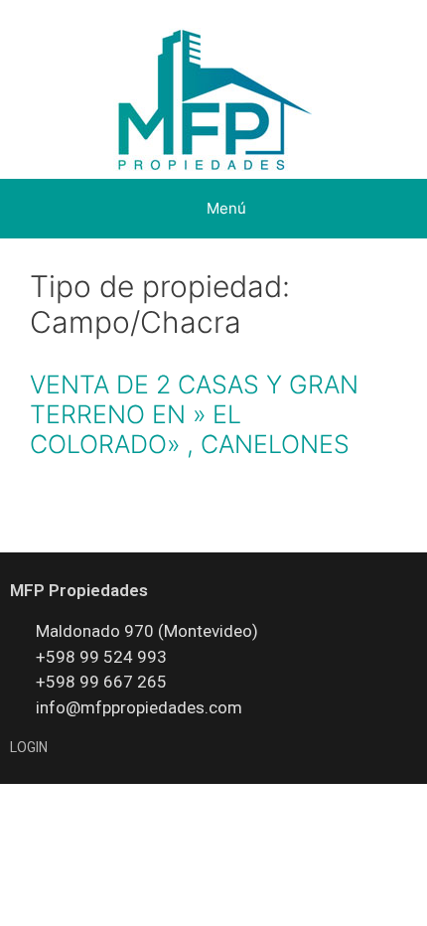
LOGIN (29, 747)
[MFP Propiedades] (214, 101)
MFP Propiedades (79, 590)
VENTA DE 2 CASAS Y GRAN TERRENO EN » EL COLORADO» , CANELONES (194, 414)
